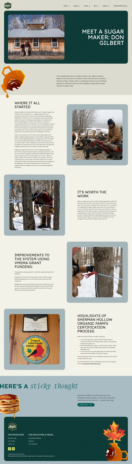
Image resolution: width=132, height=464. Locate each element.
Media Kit (31, 441)
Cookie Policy (12, 454)
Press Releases (32, 444)
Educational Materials (34, 438)
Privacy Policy (20, 454)
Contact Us (11, 444)
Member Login (12, 438)
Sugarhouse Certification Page (91, 363)
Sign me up (83, 404)
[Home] (7, 6)
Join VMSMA (11, 441)
